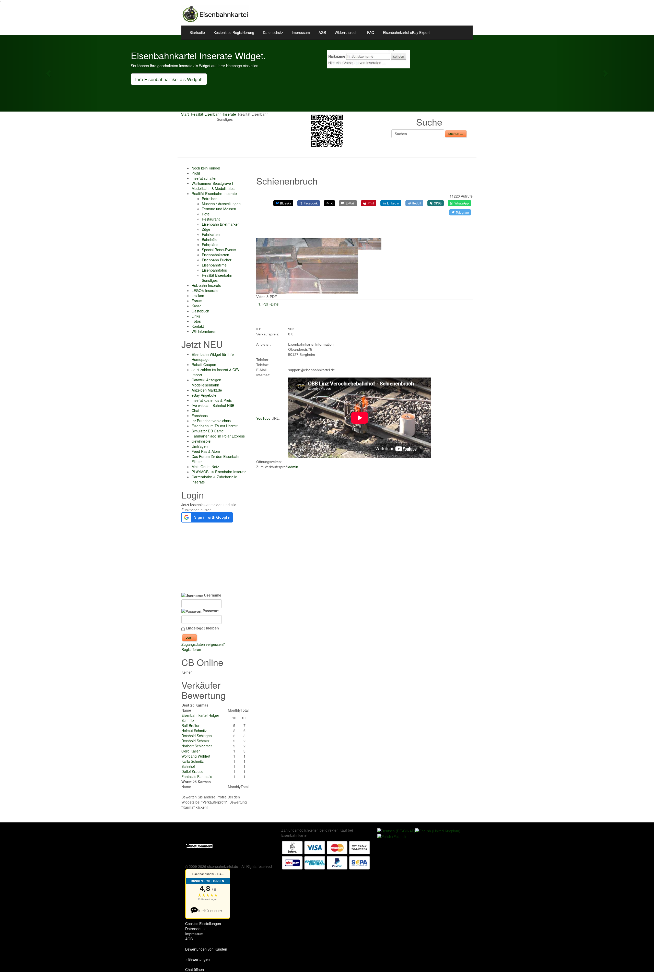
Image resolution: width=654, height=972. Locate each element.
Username (212, 595)
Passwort (210, 610)
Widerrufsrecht (346, 32)
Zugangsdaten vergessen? (203, 644)
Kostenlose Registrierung (234, 32)
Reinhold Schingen (196, 735)
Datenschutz (273, 32)
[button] (49, 73)
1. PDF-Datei (268, 304)
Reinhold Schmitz (195, 740)
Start (185, 114)
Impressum (301, 32)
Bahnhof (188, 766)
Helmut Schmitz (194, 730)
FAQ (370, 32)
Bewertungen (199, 959)
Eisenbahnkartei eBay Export (406, 32)
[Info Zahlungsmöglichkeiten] (326, 854)
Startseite (197, 32)
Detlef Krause (192, 771)
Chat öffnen (194, 969)
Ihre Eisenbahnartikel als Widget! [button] (169, 79)
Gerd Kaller (190, 751)
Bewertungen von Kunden (206, 949)
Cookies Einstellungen (203, 923)
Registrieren (191, 649)
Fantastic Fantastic (196, 776)
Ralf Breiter (190, 725)
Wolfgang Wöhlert (195, 756)
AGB (322, 32)
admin (293, 467)
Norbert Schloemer (196, 745)
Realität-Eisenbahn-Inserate (213, 114)
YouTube (263, 418)
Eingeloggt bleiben (202, 627)
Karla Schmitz (192, 761)
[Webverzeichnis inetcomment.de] (199, 845)
